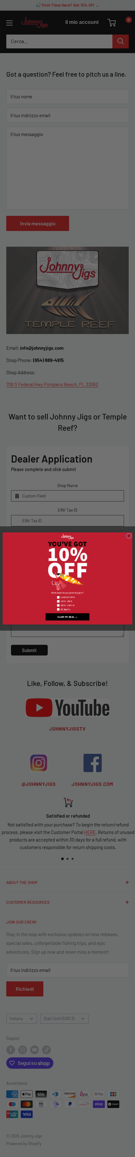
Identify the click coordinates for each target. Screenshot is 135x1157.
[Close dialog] (129, 536)
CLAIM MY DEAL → (67, 616)
